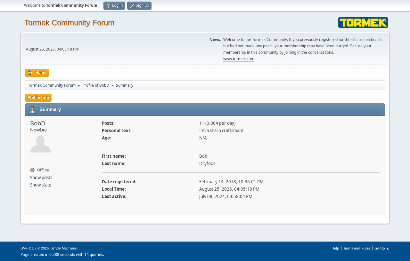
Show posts (41, 177)
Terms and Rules (356, 248)
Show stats (40, 185)
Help (335, 248)
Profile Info (38, 97)
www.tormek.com (238, 58)
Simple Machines (64, 248)
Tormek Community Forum (69, 22)
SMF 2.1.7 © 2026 (34, 248)
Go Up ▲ (382, 248)
